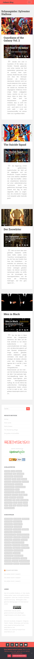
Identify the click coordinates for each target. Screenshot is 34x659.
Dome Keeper (8, 426)
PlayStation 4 (8, 500)
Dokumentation (18, 476)
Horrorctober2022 (9, 489)
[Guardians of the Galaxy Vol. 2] (17, 26)
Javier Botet (24, 540)
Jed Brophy (7, 542)
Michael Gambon (18, 550)
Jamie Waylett (8, 540)
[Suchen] (28, 408)
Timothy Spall (16, 558)
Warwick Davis (8, 563)
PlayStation (20, 497)
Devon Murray (17, 529)
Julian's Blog (8, 2)
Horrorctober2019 (9, 487)
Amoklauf (7, 471)
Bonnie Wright (8, 521)
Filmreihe (24, 479)
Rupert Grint (8, 558)
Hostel (17, 489)
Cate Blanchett (8, 524)
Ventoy (6, 419)
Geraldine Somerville (10, 534)
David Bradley (17, 527)
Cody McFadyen (9, 476)
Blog (14, 474)
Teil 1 (6, 505)
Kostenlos (15, 495)
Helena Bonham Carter (23, 534)
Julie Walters (25, 545)
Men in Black (12, 314)
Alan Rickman (17, 519)
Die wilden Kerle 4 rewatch (12, 577)
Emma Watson (8, 532)
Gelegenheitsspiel (9, 484)
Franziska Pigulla (16, 481)
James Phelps (25, 537)
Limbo (25, 495)
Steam (20, 502)
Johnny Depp (8, 545)
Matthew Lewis (8, 550)
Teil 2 (10, 505)
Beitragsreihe (8, 474)
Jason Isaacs (16, 540)
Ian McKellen (17, 537)
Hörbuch (18, 492)
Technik (25, 502)
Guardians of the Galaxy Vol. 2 (14, 39)
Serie (18, 500)
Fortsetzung (8, 481)
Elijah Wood (25, 529)
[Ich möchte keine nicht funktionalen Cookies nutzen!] (32, 653)
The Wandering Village (11, 430)
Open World (13, 497)
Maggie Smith (16, 548)
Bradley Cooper (17, 521)
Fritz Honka (25, 481)
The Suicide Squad (15, 144)
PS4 (14, 500)
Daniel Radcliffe (9, 527)
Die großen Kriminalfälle (11, 433)
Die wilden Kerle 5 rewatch (12, 574)
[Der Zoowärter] (17, 217)
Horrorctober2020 (20, 487)
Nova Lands (7, 423)
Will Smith (16, 563)
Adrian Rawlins (8, 519)
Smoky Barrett (8, 502)
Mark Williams (25, 548)
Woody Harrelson (24, 563)
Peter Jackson (16, 553)
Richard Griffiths (9, 555)
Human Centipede (9, 492)
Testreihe (19, 505)
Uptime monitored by (17, 448)
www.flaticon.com (9, 627)
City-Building (20, 474)
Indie (23, 492)
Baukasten (18, 471)
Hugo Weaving (8, 537)
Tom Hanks (15, 561)
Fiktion (14, 479)
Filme (18, 479)
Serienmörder (24, 500)
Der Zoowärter (12, 229)
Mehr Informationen (19, 655)
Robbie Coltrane (19, 555)
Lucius (6, 497)
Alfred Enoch (25, 519)
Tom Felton (7, 561)
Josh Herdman (16, 545)
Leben (20, 495)
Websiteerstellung (9, 508)
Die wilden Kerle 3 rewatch (12, 581)
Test (15, 505)
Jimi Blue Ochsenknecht (18, 542)
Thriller (25, 505)
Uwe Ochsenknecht (24, 561)
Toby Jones (23, 558)
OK (9, 655)
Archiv (12, 471)
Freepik (19, 629)
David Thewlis (8, 529)
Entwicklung (8, 479)
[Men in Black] (17, 302)
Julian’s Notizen (12, 570)
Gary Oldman (17, 532)
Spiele (15, 502)
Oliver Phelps (8, 553)
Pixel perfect (17, 625)
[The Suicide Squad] (17, 132)
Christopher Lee (18, 524)
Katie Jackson (8, 548)
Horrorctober (19, 484)
